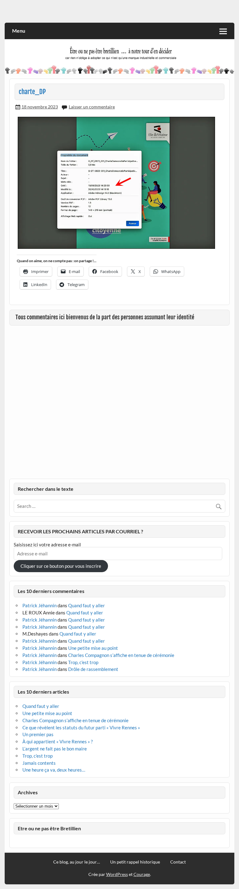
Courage (142, 874)
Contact (178, 862)
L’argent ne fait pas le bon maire (54, 748)
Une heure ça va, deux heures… (53, 770)
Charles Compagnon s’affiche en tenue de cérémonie (121, 655)
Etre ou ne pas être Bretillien (49, 828)
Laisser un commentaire (92, 106)
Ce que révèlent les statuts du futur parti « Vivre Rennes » (81, 727)
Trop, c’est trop (83, 662)
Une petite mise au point (93, 648)
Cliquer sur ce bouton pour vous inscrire (61, 566)
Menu (18, 31)
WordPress (117, 874)
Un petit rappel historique (135, 862)
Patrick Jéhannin (39, 605)
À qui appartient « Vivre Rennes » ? (57, 741)
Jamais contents (39, 763)
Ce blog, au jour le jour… (76, 862)
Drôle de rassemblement (93, 669)
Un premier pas (38, 734)
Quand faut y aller (86, 605)
